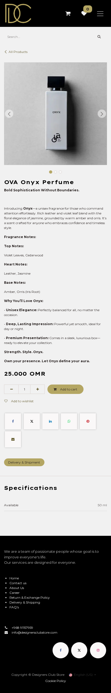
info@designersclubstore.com (34, 632)
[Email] (13, 439)
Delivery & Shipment (24, 462)
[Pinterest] (88, 421)
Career (14, 593)
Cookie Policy (55, 681)
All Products (18, 52)
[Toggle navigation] (100, 13)
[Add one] (37, 389)
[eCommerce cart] (68, 13)
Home (14, 578)
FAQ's (14, 607)
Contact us (17, 583)
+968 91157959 (22, 628)
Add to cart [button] (68, 389)
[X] (32, 421)
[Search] (99, 36)
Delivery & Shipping (24, 602)
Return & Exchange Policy (29, 597)
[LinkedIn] (50, 421)
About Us (16, 588)
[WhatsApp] (69, 421)
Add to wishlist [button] (22, 401)
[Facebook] (13, 421)
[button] (9, 113)
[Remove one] (11, 389)
